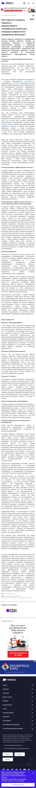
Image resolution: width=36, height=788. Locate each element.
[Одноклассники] (20, 770)
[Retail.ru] (10, 3)
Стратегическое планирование (9, 597)
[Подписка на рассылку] (4, 770)
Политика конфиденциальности (13, 745)
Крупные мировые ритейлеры (13, 596)
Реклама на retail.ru (7, 621)
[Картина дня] (24, 3)
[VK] (8, 770)
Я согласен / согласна (18, 784)
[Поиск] (29, 3)
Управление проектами (25, 597)
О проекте (7, 754)
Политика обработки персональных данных (16, 748)
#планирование (9, 593)
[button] (18, 685)
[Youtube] (25, 770)
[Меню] (33, 3)
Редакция (19, 754)
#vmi (15, 593)
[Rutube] (29, 770)
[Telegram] (16, 770)
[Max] (12, 770)
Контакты (7, 759)
